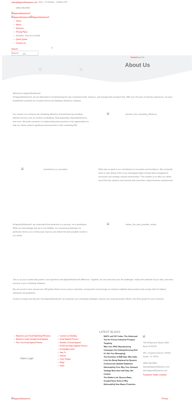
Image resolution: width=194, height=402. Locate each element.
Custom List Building (68, 336)
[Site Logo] (20, 398)
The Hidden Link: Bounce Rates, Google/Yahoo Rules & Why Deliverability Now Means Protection (119, 380)
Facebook (147, 375)
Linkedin (163, 375)
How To (63, 353)
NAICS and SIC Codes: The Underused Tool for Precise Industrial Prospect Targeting (120, 339)
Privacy (165, 398)
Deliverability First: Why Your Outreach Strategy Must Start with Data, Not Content (121, 370)
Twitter (155, 375)
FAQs (62, 366)
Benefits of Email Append (70, 343)
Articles (63, 356)
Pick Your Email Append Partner (29, 343)
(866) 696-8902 (23, 8)
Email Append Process (69, 339)
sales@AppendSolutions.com (24, 2)
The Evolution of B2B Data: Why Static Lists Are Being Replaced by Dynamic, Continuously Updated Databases (120, 360)
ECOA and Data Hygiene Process (73, 346)
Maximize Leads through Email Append (32, 339)
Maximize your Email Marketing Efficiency (33, 336)
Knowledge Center (67, 349)
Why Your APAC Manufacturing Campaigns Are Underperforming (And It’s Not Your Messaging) (120, 350)
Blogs (62, 362)
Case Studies (65, 359)
